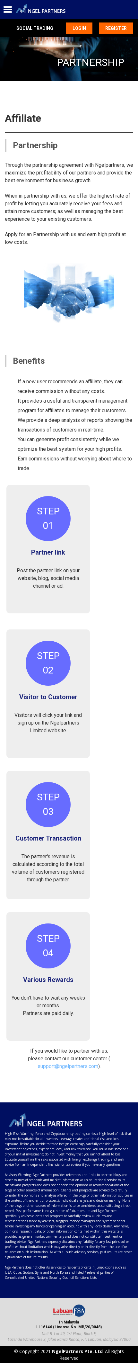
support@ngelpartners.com (68, 1066)
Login (79, 28)
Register (116, 28)
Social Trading (34, 28)
